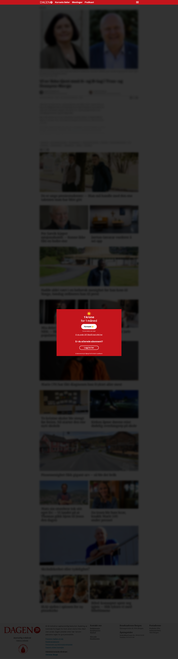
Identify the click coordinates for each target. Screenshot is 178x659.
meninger (44, 142)
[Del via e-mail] (136, 97)
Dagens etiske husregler (55, 647)
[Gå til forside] (46, 2)
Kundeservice (95, 630)
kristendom (69, 145)
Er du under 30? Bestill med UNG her (89, 335)
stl (129, 142)
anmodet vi (76, 130)
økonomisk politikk (59, 142)
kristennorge (56, 145)
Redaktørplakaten (52, 642)
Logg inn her (89, 348)
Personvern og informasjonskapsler (59, 645)
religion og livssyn (90, 142)
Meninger (77, 2)
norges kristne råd (118, 142)
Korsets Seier (62, 2)
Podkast (89, 2)
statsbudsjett (74, 142)
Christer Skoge (52, 655)
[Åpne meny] (137, 2)
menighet (44, 145)
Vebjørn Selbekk (22, 641)
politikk (104, 142)
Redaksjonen (95, 628)
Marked (93, 632)
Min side (93, 637)
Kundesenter (95, 639)
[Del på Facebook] (131, 97)
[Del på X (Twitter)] (133, 97)
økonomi (87, 145)
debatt (79, 145)
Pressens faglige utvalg (54, 639)
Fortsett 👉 (89, 326)
